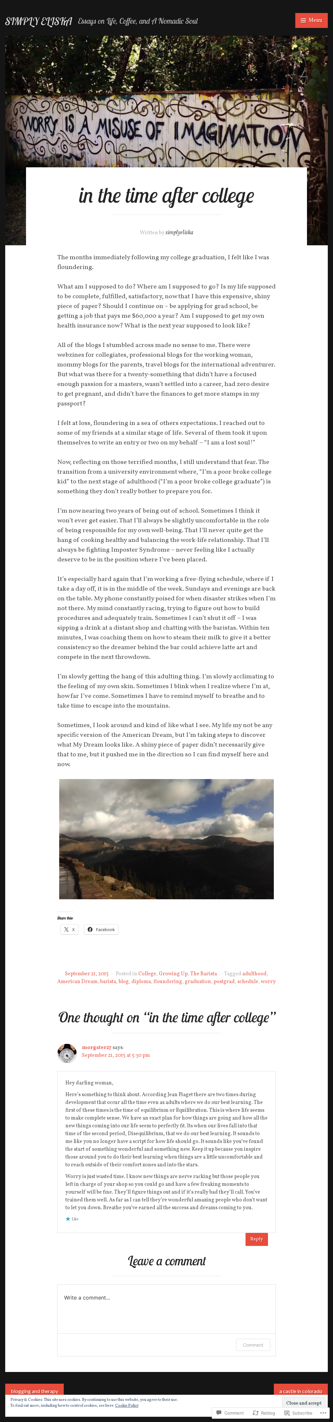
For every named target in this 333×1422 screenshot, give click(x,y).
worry (268, 981)
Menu (315, 20)
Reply (256, 1239)
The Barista (203, 974)
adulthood (254, 974)
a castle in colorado (300, 1391)
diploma (141, 981)
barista (108, 981)
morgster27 (97, 1047)
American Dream (77, 981)
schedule (247, 981)
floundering (167, 981)
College (147, 974)
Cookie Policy (127, 1405)
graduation (198, 981)
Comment (253, 1345)
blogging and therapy (34, 1391)
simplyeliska (179, 233)
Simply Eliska (38, 21)
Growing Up (173, 974)
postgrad (224, 981)
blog (124, 981)
